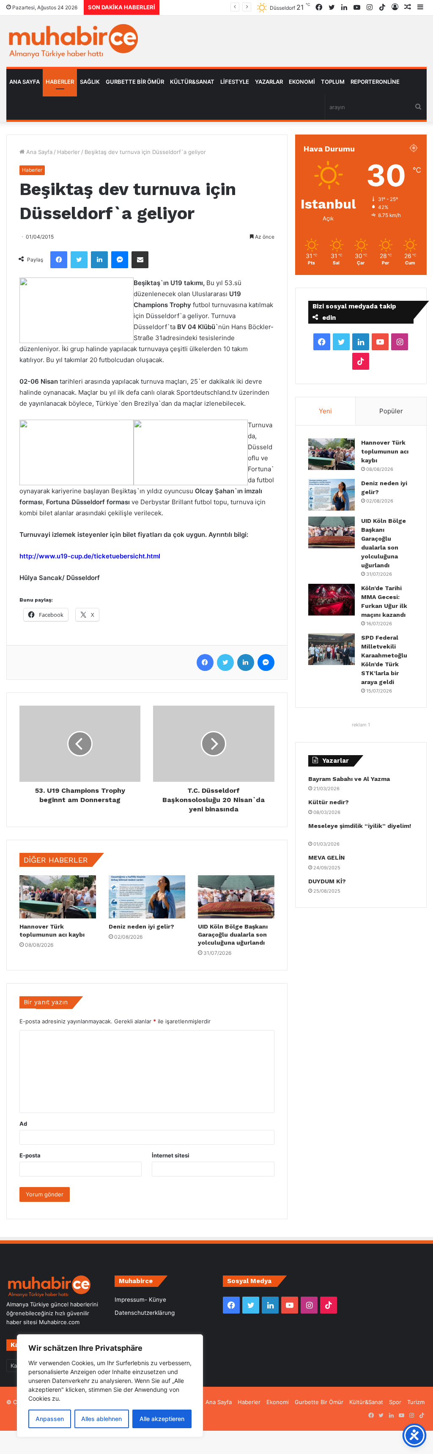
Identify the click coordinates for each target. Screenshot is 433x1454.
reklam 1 (361, 725)
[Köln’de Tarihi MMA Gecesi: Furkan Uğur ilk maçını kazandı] (331, 600)
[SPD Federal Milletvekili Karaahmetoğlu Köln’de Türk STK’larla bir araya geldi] (331, 649)
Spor (395, 1402)
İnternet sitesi (170, 1155)
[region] (110, 1385)
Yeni (325, 411)
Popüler (391, 411)
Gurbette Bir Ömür (135, 81)
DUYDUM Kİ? (327, 881)
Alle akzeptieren (162, 1418)
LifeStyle (234, 81)
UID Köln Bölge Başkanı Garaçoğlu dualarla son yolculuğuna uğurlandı (233, 934)
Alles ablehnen (101, 1418)
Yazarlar (269, 81)
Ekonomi (302, 81)
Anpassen (50, 1418)
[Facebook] (58, 259)
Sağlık (90, 81)
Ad (23, 1123)
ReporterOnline (375, 81)
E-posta (30, 1155)
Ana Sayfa (24, 81)
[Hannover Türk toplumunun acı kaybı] (57, 896)
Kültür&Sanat (192, 81)
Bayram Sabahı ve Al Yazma (349, 778)
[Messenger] (119, 259)
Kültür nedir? (328, 802)
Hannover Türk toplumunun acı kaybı (384, 451)
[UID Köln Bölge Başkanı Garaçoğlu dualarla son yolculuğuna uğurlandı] (236, 896)
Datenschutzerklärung (145, 1312)
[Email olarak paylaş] (140, 259)
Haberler (60, 81)
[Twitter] (79, 259)
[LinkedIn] (99, 259)
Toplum (333, 81)
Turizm (416, 1402)
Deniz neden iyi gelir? (141, 926)
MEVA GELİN (326, 857)
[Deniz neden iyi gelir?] (147, 896)
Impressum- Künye (140, 1299)
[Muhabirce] (72, 41)
